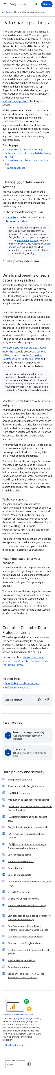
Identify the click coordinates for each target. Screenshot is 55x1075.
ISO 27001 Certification (19, 892)
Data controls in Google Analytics (25, 943)
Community (20, 12)
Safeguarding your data (18, 687)
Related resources (15, 168)
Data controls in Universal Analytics (25, 936)
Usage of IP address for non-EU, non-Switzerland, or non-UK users (26, 976)
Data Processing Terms (19, 854)
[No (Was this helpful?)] (47, 700)
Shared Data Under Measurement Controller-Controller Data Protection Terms (25, 661)
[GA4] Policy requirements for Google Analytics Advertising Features (27, 846)
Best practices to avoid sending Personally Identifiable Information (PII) (29, 917)
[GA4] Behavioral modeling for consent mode (27, 819)
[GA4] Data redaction (19, 793)
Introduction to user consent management (29, 799)
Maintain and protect (15, 101)
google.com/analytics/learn (26, 1018)
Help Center (7, 12)
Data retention (15, 868)
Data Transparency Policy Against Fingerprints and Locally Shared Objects (28, 928)
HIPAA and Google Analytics (21, 960)
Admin (12, 217)
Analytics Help (18, 4)
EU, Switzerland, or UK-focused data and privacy (28, 952)
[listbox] (15, 1064)
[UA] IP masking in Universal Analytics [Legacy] (26, 836)
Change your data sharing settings (24, 149)
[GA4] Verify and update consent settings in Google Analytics (30, 808)
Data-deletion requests (19, 875)
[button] (5, 4)
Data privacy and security (23, 772)
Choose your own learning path (17, 1014)
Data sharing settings (19, 967)
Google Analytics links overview (22, 683)
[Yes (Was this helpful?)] (39, 700)
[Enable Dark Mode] (29, 1064)
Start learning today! (15, 1045)
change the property (27, 240)
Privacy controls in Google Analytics (26, 786)
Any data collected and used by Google (24, 348)
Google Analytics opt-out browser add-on (29, 827)
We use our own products (21, 861)
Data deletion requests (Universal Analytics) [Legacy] (29, 883)
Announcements (35, 12)
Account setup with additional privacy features (27, 907)
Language (12, 1060)
